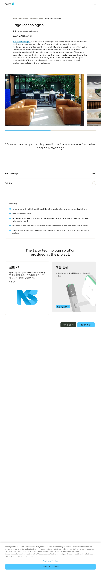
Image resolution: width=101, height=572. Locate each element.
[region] (50, 557)
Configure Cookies (50, 561)
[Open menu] (95, 3)
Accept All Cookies (50, 567)
